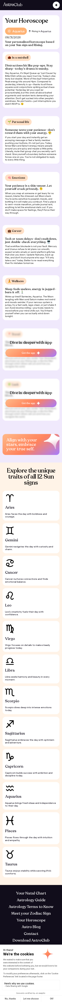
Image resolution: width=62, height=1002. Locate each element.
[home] (12, 5)
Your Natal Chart (31, 893)
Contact (31, 933)
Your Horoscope (31, 920)
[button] (55, 5)
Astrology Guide (31, 900)
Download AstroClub (31, 940)
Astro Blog (31, 927)
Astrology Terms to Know (31, 906)
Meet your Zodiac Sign (31, 913)
